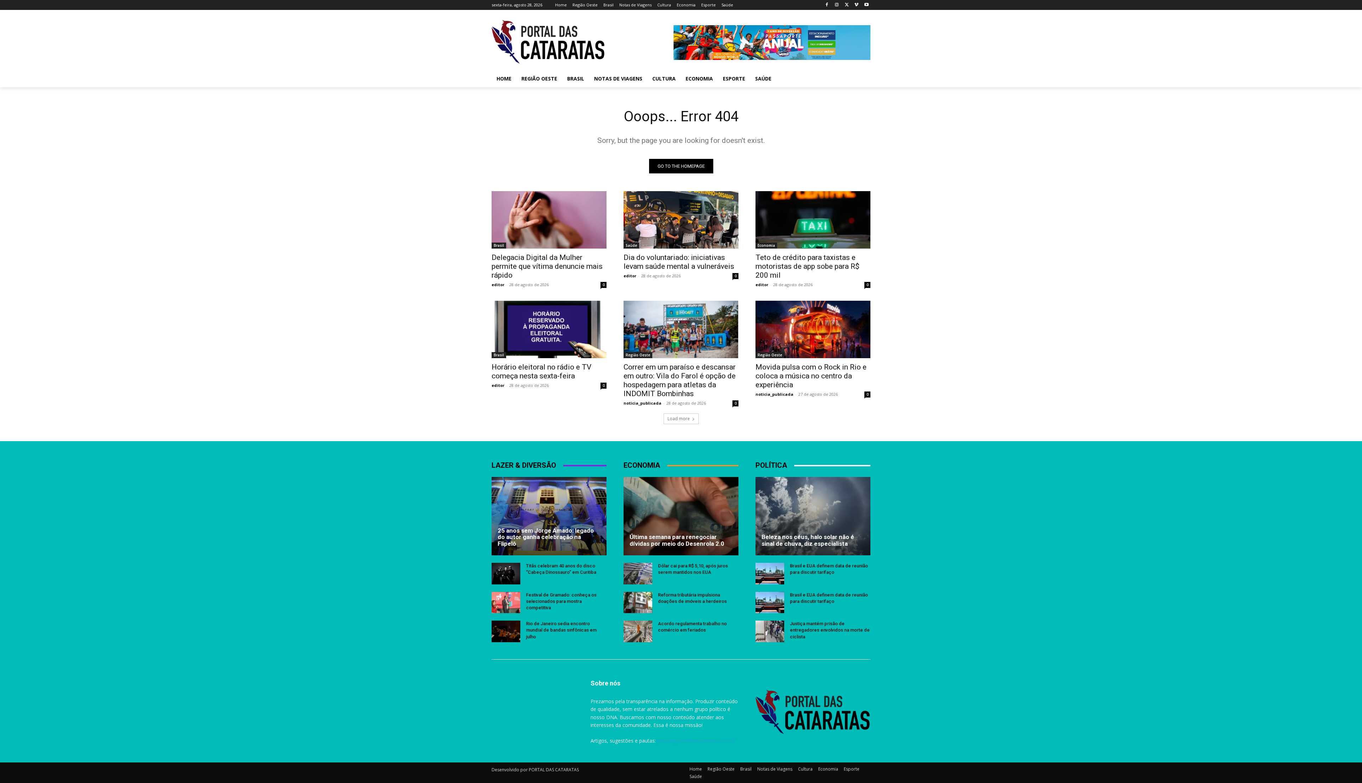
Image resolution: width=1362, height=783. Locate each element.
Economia (766, 245)
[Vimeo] (856, 5)
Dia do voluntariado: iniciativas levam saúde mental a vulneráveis (679, 262)
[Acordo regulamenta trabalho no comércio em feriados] (638, 631)
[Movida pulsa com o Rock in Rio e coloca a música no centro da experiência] (812, 329)
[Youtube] (866, 5)
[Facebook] (827, 5)
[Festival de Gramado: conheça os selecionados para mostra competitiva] (506, 602)
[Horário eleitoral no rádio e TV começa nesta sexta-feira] (549, 329)
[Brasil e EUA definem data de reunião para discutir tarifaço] (769, 573)
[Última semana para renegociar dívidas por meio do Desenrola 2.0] (681, 516)
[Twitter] (847, 5)
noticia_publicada (642, 403)
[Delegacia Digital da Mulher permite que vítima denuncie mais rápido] (549, 220)
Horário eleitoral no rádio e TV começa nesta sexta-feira (541, 371)
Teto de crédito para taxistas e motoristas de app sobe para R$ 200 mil (807, 266)
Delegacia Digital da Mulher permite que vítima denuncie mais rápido (547, 266)
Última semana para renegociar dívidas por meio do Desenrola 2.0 (677, 540)
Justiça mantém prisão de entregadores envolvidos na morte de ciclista (830, 630)
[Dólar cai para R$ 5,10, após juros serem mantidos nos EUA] (638, 573)
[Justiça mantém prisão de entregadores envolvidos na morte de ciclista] (769, 631)
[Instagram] (837, 5)
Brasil (499, 245)
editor (498, 284)
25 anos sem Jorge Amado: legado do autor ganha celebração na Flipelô (546, 537)
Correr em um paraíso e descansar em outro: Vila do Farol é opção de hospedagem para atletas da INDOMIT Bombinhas (680, 380)
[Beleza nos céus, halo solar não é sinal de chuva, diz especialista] (812, 516)
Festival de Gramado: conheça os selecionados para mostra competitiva (561, 601)
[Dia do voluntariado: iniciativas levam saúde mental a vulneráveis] (681, 220)
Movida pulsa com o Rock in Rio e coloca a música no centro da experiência (811, 376)
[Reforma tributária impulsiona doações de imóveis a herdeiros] (638, 602)
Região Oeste (638, 354)
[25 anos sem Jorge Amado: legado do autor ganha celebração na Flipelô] (549, 516)
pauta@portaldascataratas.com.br (696, 740)
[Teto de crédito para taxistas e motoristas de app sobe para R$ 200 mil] (812, 220)
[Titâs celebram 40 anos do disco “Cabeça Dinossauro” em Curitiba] (506, 573)
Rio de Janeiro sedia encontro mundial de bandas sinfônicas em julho (561, 630)
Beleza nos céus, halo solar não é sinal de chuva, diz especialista (808, 540)
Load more (679, 419)
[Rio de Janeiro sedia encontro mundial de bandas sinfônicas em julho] (506, 631)
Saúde (631, 245)
